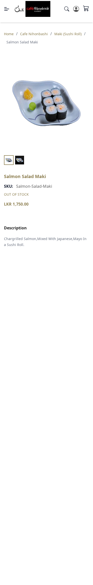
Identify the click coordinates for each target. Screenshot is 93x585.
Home (9, 33)
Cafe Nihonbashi (34, 33)
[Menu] (6, 9)
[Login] (76, 9)
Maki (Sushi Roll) (68, 33)
